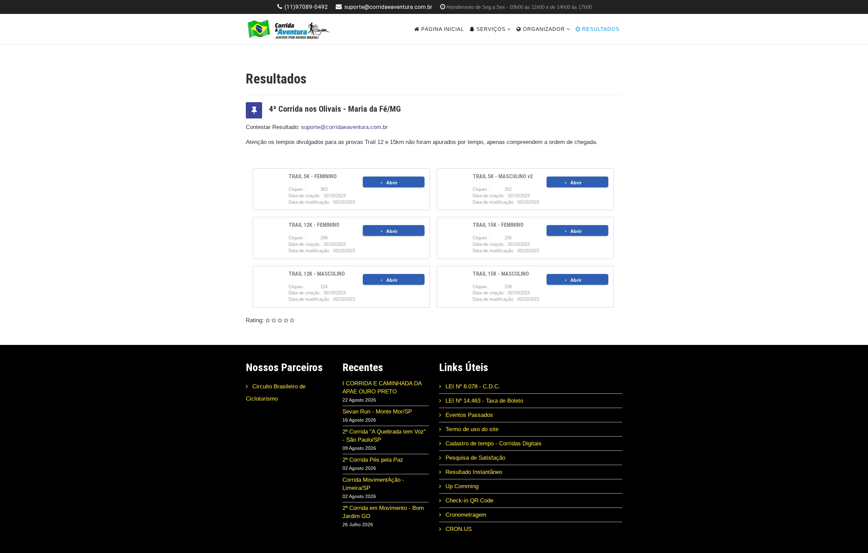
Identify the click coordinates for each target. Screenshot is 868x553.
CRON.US (458, 529)
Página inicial (441, 29)
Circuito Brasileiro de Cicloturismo (275, 392)
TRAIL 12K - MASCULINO (317, 274)
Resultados (599, 29)
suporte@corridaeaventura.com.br (388, 6)
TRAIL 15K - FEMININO (498, 225)
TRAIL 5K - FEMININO (313, 176)
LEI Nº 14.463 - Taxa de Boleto (483, 401)
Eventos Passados (468, 415)
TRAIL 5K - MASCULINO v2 (503, 176)
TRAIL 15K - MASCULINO (501, 274)
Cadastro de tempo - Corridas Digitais (492, 443)
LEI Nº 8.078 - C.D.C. (472, 386)
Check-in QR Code (468, 500)
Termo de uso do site (471, 429)
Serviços (490, 29)
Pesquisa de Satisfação (474, 458)
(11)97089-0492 (306, 6)
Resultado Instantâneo (473, 472)
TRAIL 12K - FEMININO (314, 225)
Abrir (392, 182)
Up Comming (461, 486)
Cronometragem (465, 515)
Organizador (543, 29)
